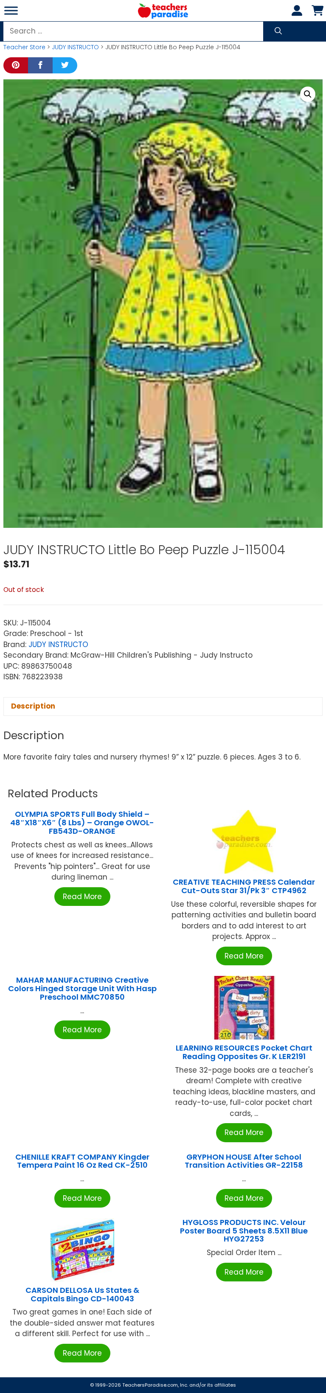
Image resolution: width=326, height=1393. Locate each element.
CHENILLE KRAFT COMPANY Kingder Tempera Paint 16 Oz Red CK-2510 (82, 1161)
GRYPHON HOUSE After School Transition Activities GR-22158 (244, 1161)
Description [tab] (33, 706)
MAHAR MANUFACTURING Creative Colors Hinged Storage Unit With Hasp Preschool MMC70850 (82, 988)
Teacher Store (24, 47)
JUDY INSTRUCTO (75, 47)
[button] (307, 94)
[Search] (278, 31)
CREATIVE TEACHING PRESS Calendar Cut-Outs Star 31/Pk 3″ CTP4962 (244, 886)
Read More (82, 896)
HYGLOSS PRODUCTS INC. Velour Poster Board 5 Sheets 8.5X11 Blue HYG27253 (244, 1230)
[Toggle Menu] (11, 10)
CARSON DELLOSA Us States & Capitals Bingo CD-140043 (82, 1294)
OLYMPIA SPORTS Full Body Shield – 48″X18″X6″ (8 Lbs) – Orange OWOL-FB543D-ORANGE (82, 822)
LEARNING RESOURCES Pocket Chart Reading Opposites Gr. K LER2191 (244, 1052)
